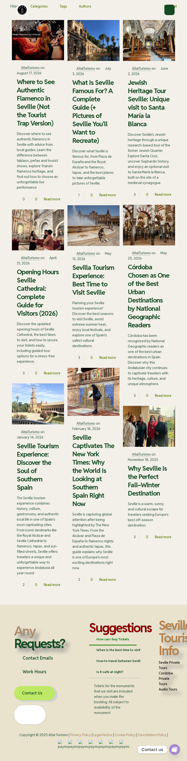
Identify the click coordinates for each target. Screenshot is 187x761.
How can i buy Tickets (112, 639)
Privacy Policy (80, 735)
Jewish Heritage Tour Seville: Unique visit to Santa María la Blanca (148, 103)
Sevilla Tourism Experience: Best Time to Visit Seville (93, 280)
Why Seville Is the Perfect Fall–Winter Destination (147, 481)
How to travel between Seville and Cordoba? (131, 661)
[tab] (113, 639)
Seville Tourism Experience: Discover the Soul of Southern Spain (38, 467)
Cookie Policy (125, 735)
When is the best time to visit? (119, 650)
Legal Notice (102, 735)
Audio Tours (168, 689)
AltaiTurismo (30, 68)
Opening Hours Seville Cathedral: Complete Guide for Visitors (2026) (38, 293)
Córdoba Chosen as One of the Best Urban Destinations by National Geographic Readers (148, 296)
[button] (48, 658)
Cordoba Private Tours (166, 678)
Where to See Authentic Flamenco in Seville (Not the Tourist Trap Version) (36, 102)
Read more (52, 199)
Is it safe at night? (109, 672)
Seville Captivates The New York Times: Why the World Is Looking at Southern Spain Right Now (93, 470)
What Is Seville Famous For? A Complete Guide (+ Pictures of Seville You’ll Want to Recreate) (93, 111)
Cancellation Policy (152, 735)
